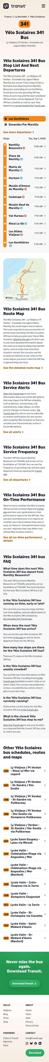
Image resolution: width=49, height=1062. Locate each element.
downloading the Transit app (17, 618)
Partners (9, 1032)
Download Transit (22, 983)
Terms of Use (32, 1025)
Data (5, 1045)
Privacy (29, 1021)
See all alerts (12, 432)
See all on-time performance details (22, 539)
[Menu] (43, 6)
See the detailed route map (21, 367)
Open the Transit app (13, 393)
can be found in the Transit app (30, 105)
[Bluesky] (31, 1043)
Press (6, 1017)
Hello (6, 1005)
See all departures (15, 479)
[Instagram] (27, 1043)
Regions (7, 1010)
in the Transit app (29, 709)
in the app (18, 637)
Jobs (28, 1017)
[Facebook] (35, 1043)
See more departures (17, 132)
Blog (5, 1014)
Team (28, 1014)
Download (35, 1052)
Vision (29, 1010)
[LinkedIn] (40, 1043)
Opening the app (21, 339)
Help (5, 1021)
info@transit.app (34, 1038)
